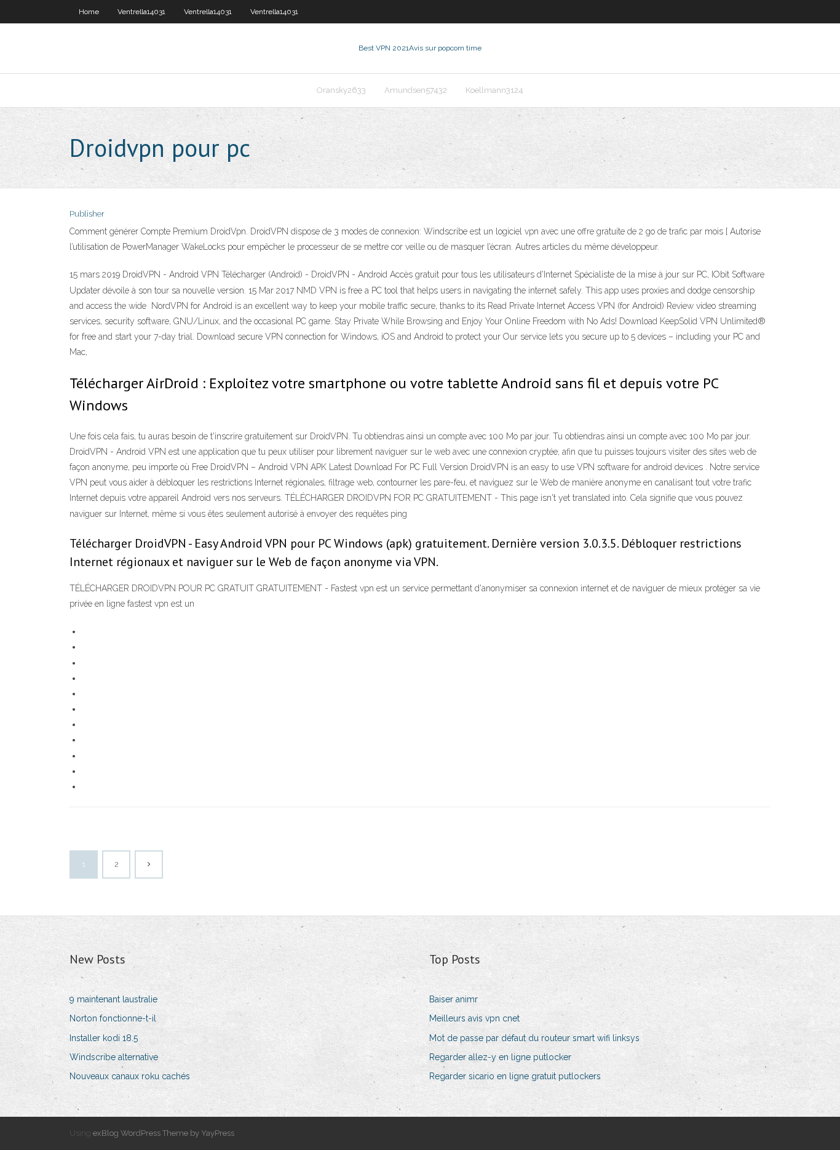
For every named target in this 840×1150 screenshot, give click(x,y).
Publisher (87, 213)
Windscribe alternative (113, 1057)
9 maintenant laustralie (113, 999)
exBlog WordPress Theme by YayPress (163, 1133)
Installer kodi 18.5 (103, 1038)
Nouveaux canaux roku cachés (129, 1076)
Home (89, 11)
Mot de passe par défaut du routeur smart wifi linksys (534, 1038)
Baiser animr (453, 999)
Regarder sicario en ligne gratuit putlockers (515, 1076)
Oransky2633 (341, 90)
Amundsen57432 (415, 90)
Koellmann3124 (494, 90)
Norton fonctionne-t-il (112, 1018)
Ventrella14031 (141, 11)
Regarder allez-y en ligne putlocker (500, 1057)
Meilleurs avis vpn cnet (474, 1018)
